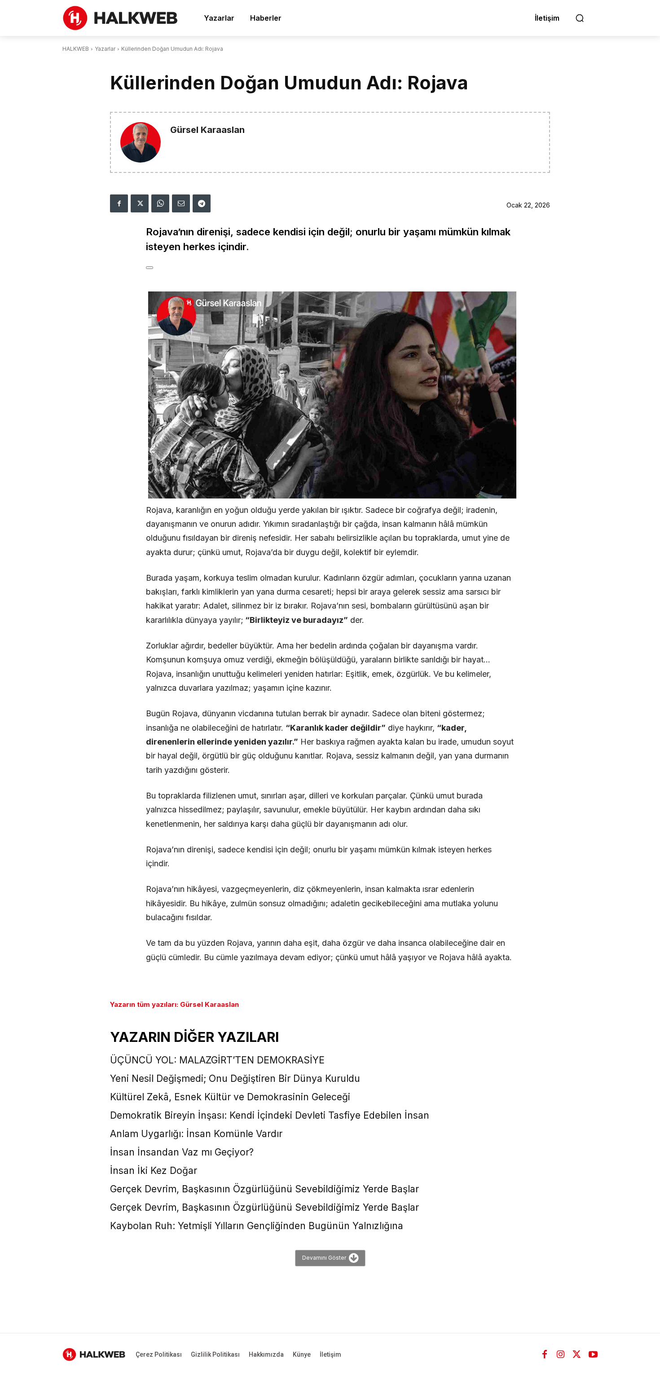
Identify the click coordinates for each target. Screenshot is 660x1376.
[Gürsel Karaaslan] (140, 142)
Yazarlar (105, 48)
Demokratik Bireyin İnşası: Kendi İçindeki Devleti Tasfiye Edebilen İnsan (269, 1115)
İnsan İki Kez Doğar (153, 1170)
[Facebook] (119, 203)
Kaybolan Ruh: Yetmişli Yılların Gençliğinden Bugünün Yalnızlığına (256, 1225)
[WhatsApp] (160, 203)
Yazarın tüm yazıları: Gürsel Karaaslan (174, 1004)
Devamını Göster (324, 1257)
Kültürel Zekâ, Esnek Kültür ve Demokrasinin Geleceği (230, 1097)
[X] (140, 203)
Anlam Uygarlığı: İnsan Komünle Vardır (196, 1133)
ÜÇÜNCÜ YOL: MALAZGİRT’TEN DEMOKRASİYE (217, 1060)
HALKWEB (75, 48)
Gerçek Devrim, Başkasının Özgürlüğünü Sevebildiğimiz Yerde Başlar (264, 1189)
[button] (580, 18)
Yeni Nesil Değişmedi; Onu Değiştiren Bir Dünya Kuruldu (235, 1078)
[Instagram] (560, 1354)
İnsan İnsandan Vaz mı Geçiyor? (182, 1152)
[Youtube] (593, 1354)
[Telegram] (202, 203)
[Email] (181, 203)
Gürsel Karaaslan (207, 130)
